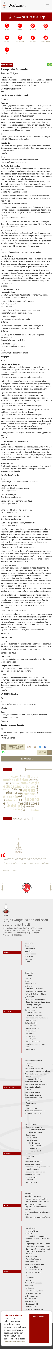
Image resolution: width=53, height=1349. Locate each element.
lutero (14, 776)
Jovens (28, 1105)
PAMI (28, 1159)
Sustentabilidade (31, 1023)
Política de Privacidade (33, 1283)
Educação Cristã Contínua (35, 999)
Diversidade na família (33, 1087)
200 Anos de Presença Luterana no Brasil (37, 1213)
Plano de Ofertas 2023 (34, 1309)
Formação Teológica (33, 1005)
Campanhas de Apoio (34, 1012)
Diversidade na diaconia (34, 1082)
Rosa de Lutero (30, 1299)
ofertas (22, 776)
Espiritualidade (30, 983)
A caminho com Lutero (33, 1196)
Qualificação (29, 997)
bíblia (20, 795)
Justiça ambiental (32, 1028)
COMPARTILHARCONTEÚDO (15, 747)
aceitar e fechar (39, 1317)
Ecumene (28, 981)
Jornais (28, 1076)
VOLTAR (42, 752)
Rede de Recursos (31, 1296)
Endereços (29, 1233)
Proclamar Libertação (34, 1293)
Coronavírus (30, 1036)
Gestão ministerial (35, 1132)
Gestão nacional (32, 1140)
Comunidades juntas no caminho (37, 1201)
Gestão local (30, 1135)
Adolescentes (31, 1103)
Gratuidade (29, 956)
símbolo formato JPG (34, 1272)
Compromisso (30, 948)
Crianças (29, 1100)
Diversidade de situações (34, 1068)
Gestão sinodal (31, 1137)
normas (7, 789)
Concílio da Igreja (35, 1143)
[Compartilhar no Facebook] (45, 747)
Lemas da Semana (31, 1261)
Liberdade (28, 959)
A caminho (29, 1193)
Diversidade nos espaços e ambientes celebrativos (35, 1112)
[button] (26, 759)
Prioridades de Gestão (33, 1161)
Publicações (29, 1285)
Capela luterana (30, 1228)
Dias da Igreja (31, 1039)
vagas (29, 789)
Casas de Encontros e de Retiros (38, 1246)
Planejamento (31, 1031)
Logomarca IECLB (31, 1267)
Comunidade (29, 946)
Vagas (28, 1280)
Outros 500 (30, 1047)
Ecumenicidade (30, 954)
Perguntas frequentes (34, 1259)
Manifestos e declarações (35, 1044)
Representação (31, 1182)
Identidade (29, 943)
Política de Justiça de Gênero (35, 994)
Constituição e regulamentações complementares (38, 1168)
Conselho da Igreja (35, 1145)
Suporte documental (32, 1164)
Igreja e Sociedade (33, 1041)
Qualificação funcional (34, 1007)
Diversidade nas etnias (33, 1095)
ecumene (33, 779)
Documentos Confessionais (36, 1172)
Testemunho (29, 1033)
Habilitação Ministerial (34, 989)
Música (28, 978)
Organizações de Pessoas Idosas (38, 1244)
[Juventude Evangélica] (26, 888)
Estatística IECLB (32, 1304)
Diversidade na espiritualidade (36, 1084)
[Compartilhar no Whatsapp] (3, 752)
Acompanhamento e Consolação (38, 1071)
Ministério (28, 986)
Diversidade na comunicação (35, 1074)
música (16, 783)
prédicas (29, 786)
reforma (11, 793)
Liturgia (29, 975)
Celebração (29, 973)
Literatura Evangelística (34, 1291)
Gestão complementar (34, 1127)
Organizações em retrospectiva (36, 1207)
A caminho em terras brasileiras (36, 1199)
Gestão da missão (31, 1124)
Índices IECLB (31, 1307)
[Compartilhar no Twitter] (40, 747)
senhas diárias (15, 780)
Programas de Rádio (33, 1079)
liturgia (32, 776)
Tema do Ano (31, 1049)
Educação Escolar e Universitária (38, 1002)
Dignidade (28, 951)
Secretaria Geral (35, 1151)
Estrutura (29, 1180)
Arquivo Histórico (31, 1231)
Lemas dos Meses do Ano (34, 1264)
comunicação (30, 783)
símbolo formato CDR (34, 1269)
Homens (29, 1063)
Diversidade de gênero (33, 1060)
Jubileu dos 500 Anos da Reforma (37, 1217)
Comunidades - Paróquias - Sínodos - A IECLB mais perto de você (38, 1238)
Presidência (33, 1148)
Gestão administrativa (37, 1130)
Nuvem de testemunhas (33, 1204)
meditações (28, 803)
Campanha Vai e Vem (34, 1015)
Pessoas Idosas (31, 1108)
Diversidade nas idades (33, 1098)
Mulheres (29, 1066)
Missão (27, 962)
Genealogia (30, 1277)
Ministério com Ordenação (36, 991)
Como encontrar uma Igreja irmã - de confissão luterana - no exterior (38, 1251)
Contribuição (31, 1025)
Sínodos (28, 1153)
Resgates (28, 1209)
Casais (28, 1090)
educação (12, 786)
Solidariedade (30, 1010)
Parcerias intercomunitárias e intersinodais (37, 1019)
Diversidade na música (33, 1092)
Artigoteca (30, 1288)
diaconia (10, 797)
